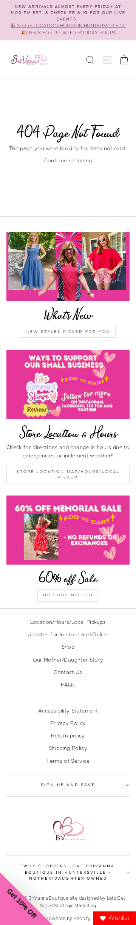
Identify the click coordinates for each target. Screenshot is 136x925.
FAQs (68, 685)
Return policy (68, 736)
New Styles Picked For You (68, 332)
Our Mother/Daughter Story (68, 660)
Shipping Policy (68, 748)
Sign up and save (68, 784)
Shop (68, 647)
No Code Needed (68, 595)
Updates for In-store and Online (68, 634)
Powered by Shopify (67, 918)
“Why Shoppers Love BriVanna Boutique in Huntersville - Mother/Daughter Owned (68, 872)
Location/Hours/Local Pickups (68, 622)
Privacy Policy (68, 723)
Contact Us (68, 672)
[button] (26, 898)
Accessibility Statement (68, 711)
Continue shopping (68, 160)
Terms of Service (68, 761)
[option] (68, 20)
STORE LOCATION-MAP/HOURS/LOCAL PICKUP (68, 474)
